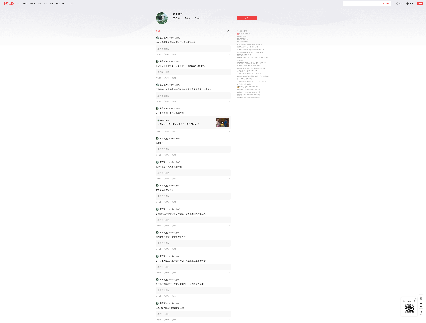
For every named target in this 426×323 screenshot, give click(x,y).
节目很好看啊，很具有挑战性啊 (170, 113)
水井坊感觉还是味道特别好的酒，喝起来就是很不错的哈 (181, 260)
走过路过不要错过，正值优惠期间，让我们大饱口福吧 (180, 284)
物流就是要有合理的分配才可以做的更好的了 (176, 42)
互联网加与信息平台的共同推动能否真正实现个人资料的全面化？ (185, 89)
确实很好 (160, 143)
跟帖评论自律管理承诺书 (244, 84)
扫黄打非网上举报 (244, 34)
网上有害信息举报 (242, 39)
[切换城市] (34, 3)
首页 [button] (421, 299)
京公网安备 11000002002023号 (248, 87)
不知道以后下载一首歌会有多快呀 (171, 237)
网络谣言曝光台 (242, 36)
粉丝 (187, 18)
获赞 (177, 18)
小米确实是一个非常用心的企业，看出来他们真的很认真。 (182, 213)
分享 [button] (159, 54)
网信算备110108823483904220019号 (248, 92)
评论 (167, 54)
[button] (18, 3)
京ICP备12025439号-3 (244, 55)
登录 (420, 3)
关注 (197, 18)
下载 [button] (420, 312)
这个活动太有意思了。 (166, 190)
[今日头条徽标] (8, 3)
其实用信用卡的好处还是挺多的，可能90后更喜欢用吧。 (181, 66)
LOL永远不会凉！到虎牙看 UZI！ (170, 307)
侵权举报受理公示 (242, 42)
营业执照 (240, 60)
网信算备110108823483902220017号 (248, 90)
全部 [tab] (158, 31)
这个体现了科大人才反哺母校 (169, 166)
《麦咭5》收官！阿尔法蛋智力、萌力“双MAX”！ (178, 124)
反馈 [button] (421, 307)
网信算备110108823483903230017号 (248, 95)
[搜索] (228, 32)
